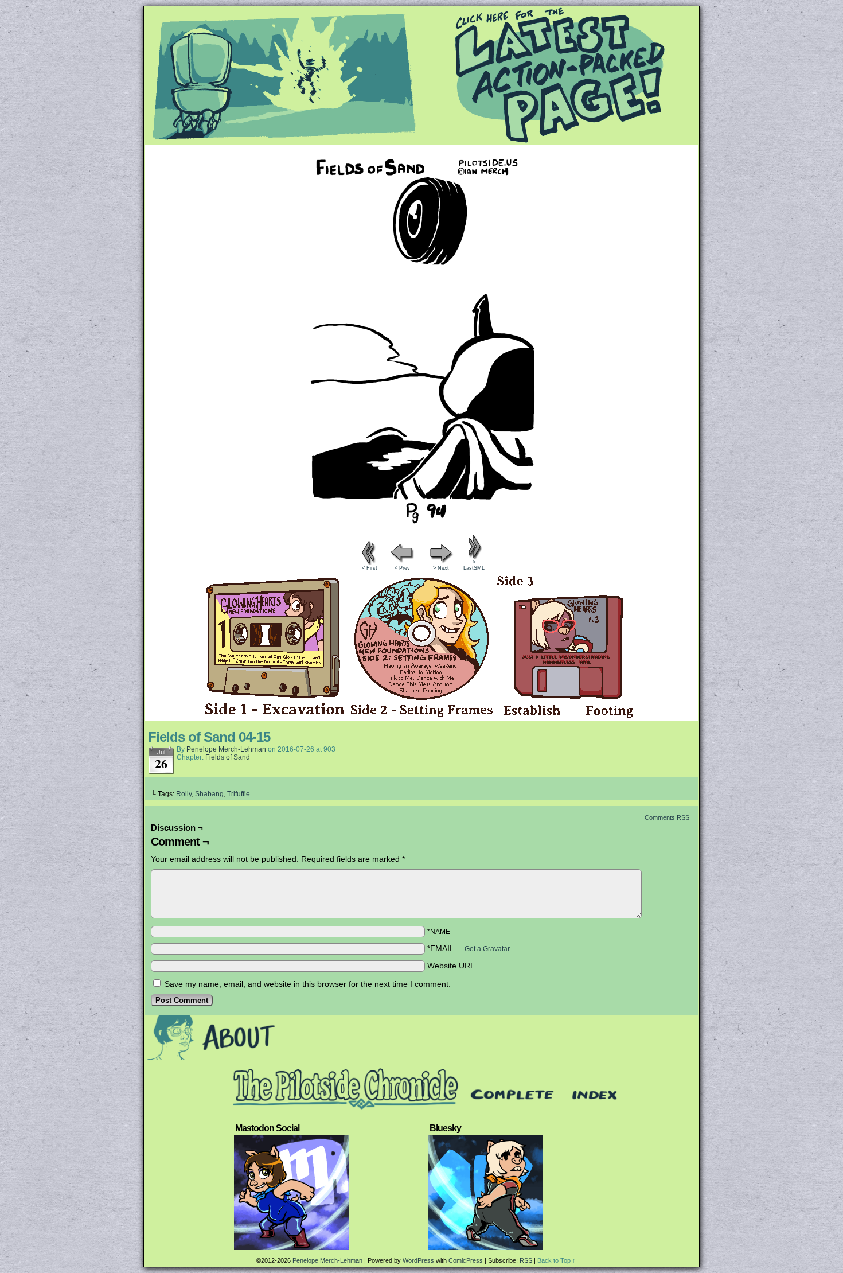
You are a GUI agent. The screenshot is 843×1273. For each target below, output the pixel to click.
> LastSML (474, 565)
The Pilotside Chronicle (421, 75)
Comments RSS (667, 817)
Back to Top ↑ (556, 1260)
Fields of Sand (227, 757)
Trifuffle (238, 794)
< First (369, 568)
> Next (441, 568)
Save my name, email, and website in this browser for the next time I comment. (308, 983)
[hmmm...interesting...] (421, 529)
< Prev (402, 568)
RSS (526, 1260)
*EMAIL (468, 948)
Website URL (451, 965)
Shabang (209, 794)
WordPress (418, 1260)
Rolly (184, 794)
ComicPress (465, 1260)
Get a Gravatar (487, 949)
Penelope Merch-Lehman (226, 749)
